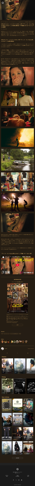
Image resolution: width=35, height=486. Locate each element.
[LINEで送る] (27, 353)
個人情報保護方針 (17, 476)
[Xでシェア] (17, 353)
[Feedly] (21, 480)
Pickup (4, 377)
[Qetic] (3, 3)
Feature (4, 357)
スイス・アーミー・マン (6, 333)
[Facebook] (13, 480)
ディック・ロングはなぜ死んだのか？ (14, 333)
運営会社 (28, 476)
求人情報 (28, 475)
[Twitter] (16, 480)
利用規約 (7, 476)
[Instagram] (19, 480)
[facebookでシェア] (7, 353)
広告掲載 (17, 475)
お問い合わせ (7, 475)
